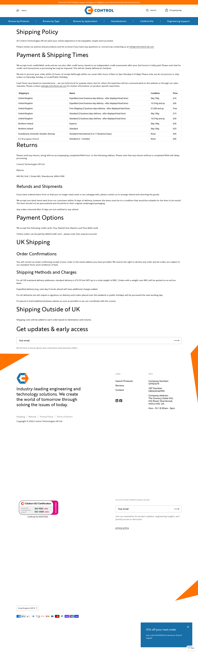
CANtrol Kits (147, 21)
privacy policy (122, 527)
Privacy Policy (46, 416)
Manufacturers (118, 21)
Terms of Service (65, 416)
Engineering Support (178, 21)
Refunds (32, 416)
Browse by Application (85, 21)
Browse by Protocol (18, 21)
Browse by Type (51, 21)
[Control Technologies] (99, 10)
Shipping (20, 416)
